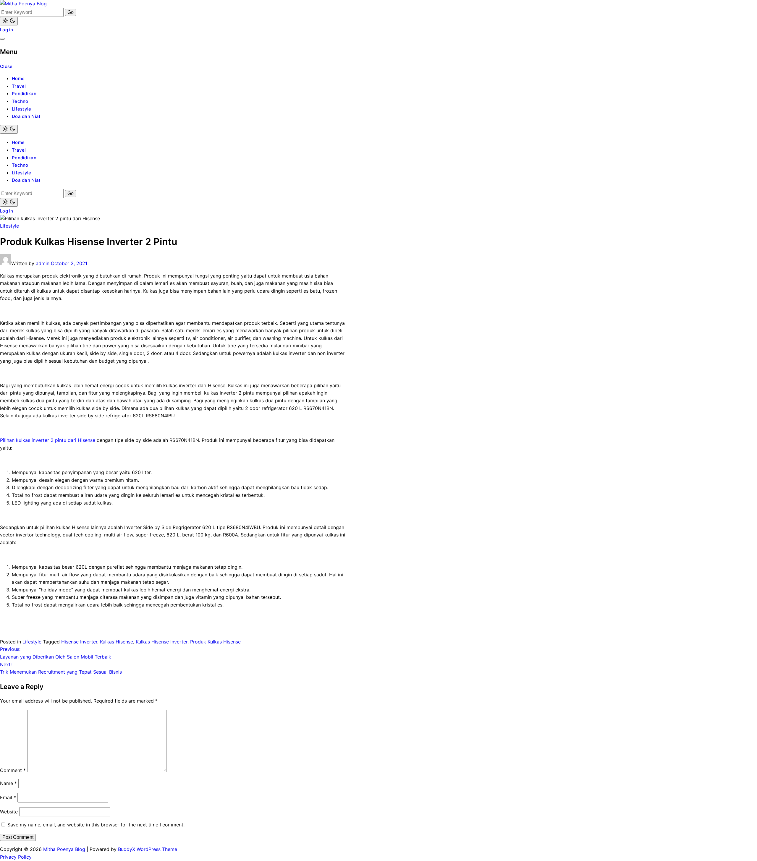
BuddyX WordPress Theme (147, 849)
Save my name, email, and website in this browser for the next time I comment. (96, 825)
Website (9, 812)
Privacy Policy (16, 857)
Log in (6, 30)
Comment (13, 770)
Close (6, 66)
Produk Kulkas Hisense (215, 642)
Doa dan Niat (26, 116)
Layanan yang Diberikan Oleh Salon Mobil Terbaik (55, 653)
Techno (20, 101)
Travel (19, 86)
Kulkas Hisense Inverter (161, 642)
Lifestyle (21, 109)
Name (8, 783)
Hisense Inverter (79, 642)
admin (42, 263)
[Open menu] (2, 39)
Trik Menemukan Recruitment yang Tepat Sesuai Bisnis (61, 668)
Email (8, 797)
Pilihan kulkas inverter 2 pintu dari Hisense (47, 440)
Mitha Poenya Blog (64, 849)
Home (18, 78)
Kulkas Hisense (116, 642)
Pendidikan (24, 93)
